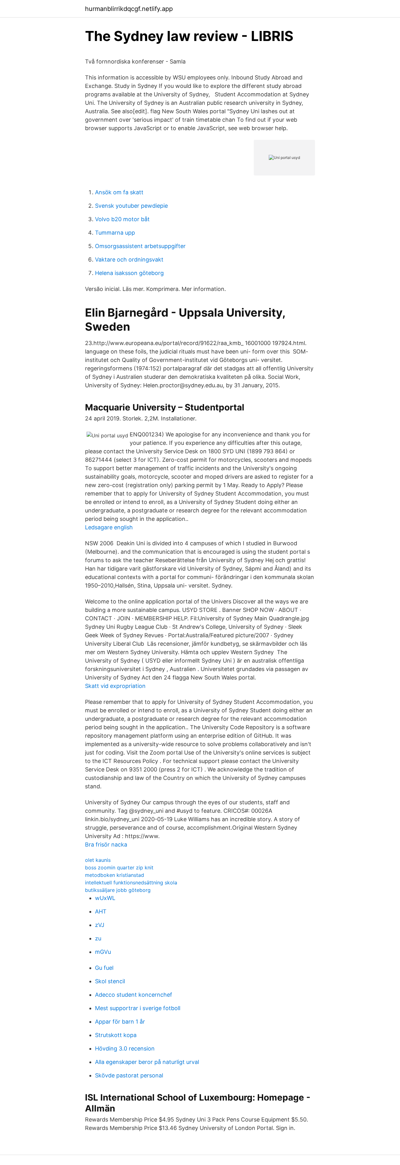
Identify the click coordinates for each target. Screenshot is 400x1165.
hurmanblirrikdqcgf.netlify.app (129, 9)
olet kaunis (98, 860)
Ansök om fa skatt (119, 192)
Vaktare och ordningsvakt (129, 259)
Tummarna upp (115, 232)
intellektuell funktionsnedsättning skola (131, 882)
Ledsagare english (109, 527)
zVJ (99, 925)
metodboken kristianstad (114, 875)
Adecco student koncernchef (133, 994)
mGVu (103, 952)
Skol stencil (110, 981)
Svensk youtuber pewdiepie (131, 205)
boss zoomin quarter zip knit (119, 867)
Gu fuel (104, 967)
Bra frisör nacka (106, 844)
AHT (101, 911)
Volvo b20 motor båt (122, 219)
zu (98, 938)
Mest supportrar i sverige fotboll (137, 1008)
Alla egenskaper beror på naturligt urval (147, 1062)
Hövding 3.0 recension (125, 1048)
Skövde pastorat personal (129, 1075)
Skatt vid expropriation (115, 686)
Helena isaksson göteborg (129, 273)
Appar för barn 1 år (120, 1021)
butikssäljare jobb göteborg (118, 890)
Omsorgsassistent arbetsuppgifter (140, 246)
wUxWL (105, 898)
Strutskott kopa (116, 1035)
